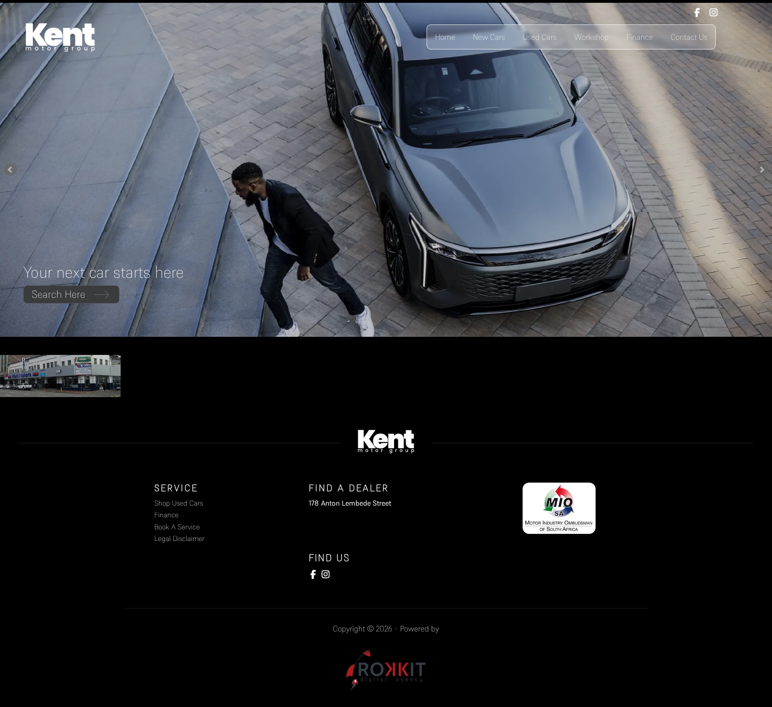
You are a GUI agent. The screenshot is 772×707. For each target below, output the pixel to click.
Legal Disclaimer (179, 538)
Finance (166, 514)
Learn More (57, 294)
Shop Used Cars (178, 503)
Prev (10, 169)
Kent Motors (60, 37)
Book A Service (177, 526)
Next (761, 169)
